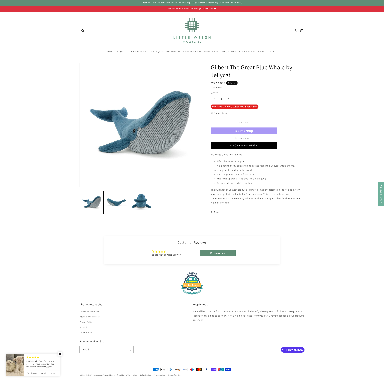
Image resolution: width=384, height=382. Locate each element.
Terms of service (174, 375)
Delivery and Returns (90, 316)
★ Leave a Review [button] (381, 193)
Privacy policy (159, 375)
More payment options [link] (244, 138)
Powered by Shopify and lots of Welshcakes (120, 375)
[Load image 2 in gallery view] (116, 202)
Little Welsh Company (94, 375)
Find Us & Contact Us (90, 311)
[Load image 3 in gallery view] (141, 202)
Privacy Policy (86, 322)
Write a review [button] (217, 253)
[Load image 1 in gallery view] (92, 202)
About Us (84, 327)
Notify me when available (243, 145)
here (250, 183)
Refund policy (145, 375)
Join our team (86, 332)
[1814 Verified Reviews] (192, 294)
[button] (83, 30)
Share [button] (216, 212)
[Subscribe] (130, 349)
